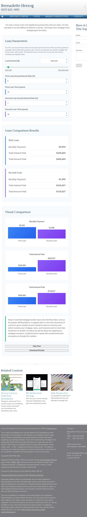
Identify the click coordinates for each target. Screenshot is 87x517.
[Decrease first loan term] (66, 93)
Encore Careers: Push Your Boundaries (9, 396)
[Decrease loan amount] (66, 62)
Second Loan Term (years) (16, 109)
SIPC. (19, 462)
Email (78, 43)
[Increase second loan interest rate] (66, 102)
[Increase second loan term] (66, 113)
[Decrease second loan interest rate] (66, 104)
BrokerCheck (52, 428)
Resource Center (19, 16)
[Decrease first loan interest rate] (66, 82)
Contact (78, 16)
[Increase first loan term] (66, 91)
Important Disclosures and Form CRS (14, 475)
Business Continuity (36, 475)
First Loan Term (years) (15, 87)
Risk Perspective (59, 393)
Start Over (37, 346)
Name (78, 35)
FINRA (13, 462)
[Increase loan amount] (66, 59)
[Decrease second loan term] (66, 115)
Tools (37, 16)
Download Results (36, 350)
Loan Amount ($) (12, 61)
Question (79, 50)
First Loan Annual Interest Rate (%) (20, 76)
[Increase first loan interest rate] (66, 79)
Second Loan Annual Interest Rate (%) (21, 98)
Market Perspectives (56, 16)
